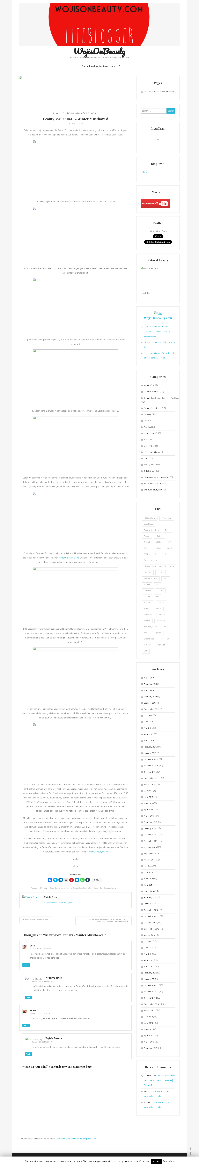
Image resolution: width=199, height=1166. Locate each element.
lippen (160, 590)
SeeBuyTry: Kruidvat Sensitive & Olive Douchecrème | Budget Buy (159, 1080)
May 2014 (148, 879)
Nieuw (158, 609)
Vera (32, 945)
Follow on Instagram (159, 145)
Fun (145, 439)
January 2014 (150, 904)
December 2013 (151, 910)
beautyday (148, 524)
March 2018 (149, 690)
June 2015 (148, 797)
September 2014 (151, 853)
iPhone (147, 584)
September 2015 (151, 778)
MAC (158, 597)
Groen (106, 888)
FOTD (146, 554)
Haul (165, 578)
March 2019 (149, 678)
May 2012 (148, 1029)
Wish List (161, 645)
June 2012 (148, 1023)
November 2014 (151, 841)
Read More (168, 1161)
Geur (167, 554)
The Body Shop (150, 627)
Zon (145, 651)
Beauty (56, 113)
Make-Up (148, 603)
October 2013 (150, 923)
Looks (146, 458)
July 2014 (148, 866)
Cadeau (160, 536)
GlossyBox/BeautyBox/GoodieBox (88, 888)
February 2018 (150, 697)
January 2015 (150, 828)
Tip (164, 627)
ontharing (148, 615)
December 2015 (151, 759)
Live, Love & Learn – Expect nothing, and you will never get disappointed (157, 331)
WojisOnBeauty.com (158, 318)
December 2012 (151, 985)
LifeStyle (148, 446)
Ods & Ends (149, 471)
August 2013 (149, 935)
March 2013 (149, 966)
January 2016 (150, 753)
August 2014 (150, 860)
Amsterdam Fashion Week (36, 920)
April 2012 (148, 1035)
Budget (147, 536)
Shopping (161, 621)
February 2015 (150, 822)
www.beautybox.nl (99, 852)
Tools (146, 633)
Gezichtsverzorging (63, 888)
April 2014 (148, 885)
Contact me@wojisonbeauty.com (98, 66)
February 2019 (150, 684)
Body (52, 888)
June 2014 (148, 872)
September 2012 (151, 1004)
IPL (157, 584)
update (158, 633)
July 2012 (148, 1017)
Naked (146, 609)
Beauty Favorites (152, 392)
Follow (144, 172)
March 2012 (149, 1042)
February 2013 (150, 973)
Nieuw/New (149, 465)
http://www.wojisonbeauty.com (58, 902)
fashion (158, 548)
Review (147, 621)
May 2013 (148, 954)
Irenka (33, 1010)
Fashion (147, 427)
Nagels (161, 603)
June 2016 (148, 722)
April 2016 (148, 734)
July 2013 (148, 941)
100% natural (43, 888)
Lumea (147, 597)
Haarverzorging (150, 578)
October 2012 (150, 998)
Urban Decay (149, 639)
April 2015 (148, 810)
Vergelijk (165, 639)
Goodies (147, 572)
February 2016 (150, 747)
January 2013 (150, 979)
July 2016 (148, 715)
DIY (145, 421)
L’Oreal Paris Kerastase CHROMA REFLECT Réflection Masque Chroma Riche (108, 920)
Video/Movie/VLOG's (153, 483)
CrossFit (148, 414)
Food (169, 548)
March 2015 (149, 816)
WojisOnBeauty (99, 51)
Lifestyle (114, 888)
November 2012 (151, 992)
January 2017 (150, 703)
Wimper (147, 645)
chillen (159, 542)
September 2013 (151, 929)
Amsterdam (167, 518)
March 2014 (149, 891)
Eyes (146, 548)
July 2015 (148, 791)
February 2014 (150, 897)
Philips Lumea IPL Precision (156, 477)
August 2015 (150, 784)
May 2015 (148, 803)
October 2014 (150, 847)
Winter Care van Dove (69, 558)
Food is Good (150, 433)
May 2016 (148, 728)
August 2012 (150, 1010)
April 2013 (148, 960)
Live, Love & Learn (152, 452)
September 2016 (151, 709)
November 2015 (151, 766)
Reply (26, 965)
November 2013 (151, 916)
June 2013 (148, 948)
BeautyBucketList (152, 408)
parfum (162, 615)
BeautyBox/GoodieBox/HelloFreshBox (79, 113)
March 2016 (149, 740)
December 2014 (151, 835)
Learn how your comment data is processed (76, 1139)
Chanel (147, 542)
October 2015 (150, 772)
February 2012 (150, 1048)
